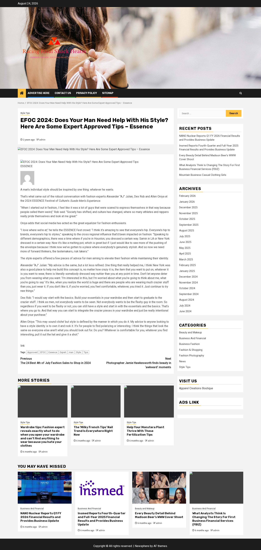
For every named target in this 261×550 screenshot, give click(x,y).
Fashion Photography (191, 355)
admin (42, 140)
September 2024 (188, 294)
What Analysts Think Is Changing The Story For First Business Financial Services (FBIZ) (213, 519)
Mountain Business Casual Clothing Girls (202, 175)
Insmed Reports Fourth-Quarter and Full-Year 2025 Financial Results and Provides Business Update (102, 519)
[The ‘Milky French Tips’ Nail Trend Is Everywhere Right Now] (96, 402)
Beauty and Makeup (190, 332)
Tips (86, 352)
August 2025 (186, 230)
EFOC (43, 352)
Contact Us (63, 93)
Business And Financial (192, 338)
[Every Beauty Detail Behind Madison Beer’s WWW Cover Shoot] (159, 488)
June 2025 (185, 242)
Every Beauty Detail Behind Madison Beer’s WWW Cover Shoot (159, 515)
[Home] (22, 93)
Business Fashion (189, 344)
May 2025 (184, 248)
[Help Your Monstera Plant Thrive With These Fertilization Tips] (149, 402)
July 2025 (184, 236)
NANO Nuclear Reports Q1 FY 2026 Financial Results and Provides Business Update (40, 517)
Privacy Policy (86, 93)
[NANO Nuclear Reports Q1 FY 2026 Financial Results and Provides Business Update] (45, 488)
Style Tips (25, 113)
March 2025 (186, 259)
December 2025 (188, 207)
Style (78, 352)
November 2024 (188, 282)
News (182, 361)
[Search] (240, 93)
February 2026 (187, 195)
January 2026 (187, 201)
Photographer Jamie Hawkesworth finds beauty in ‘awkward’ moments (138, 363)
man (71, 352)
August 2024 (186, 299)
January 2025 (187, 271)
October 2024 (187, 288)
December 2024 (188, 276)
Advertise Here (39, 93)
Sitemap (107, 93)
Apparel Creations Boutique (196, 388)
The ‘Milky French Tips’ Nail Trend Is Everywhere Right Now (93, 431)
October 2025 (187, 219)
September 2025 (188, 224)
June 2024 (185, 311)
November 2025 (188, 213)
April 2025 (185, 253)
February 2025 (187, 265)
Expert (63, 352)
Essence (52, 352)
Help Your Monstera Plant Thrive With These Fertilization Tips (145, 431)
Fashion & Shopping (190, 349)
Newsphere (142, 546)
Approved (32, 352)
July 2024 (184, 305)
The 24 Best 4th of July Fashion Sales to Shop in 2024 (55, 361)
